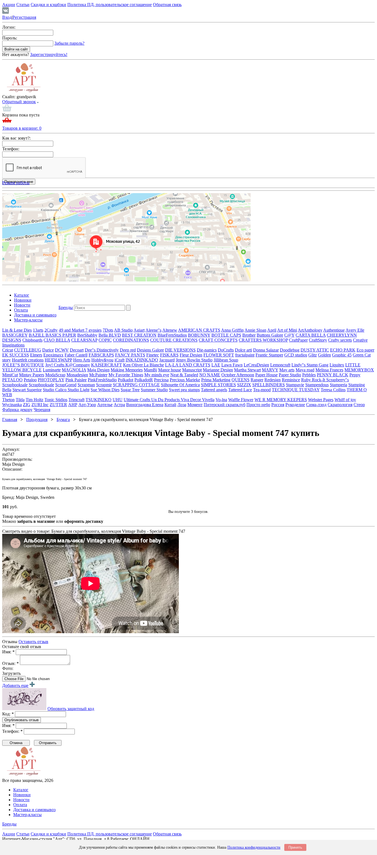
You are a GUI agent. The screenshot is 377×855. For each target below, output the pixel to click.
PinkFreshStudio (102, 379)
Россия (277, 404)
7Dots (108, 330)
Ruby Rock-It (313, 379)
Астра (119, 404)
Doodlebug (289, 350)
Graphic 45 (342, 355)
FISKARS (169, 355)
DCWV (62, 350)
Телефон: (10, 149)
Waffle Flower (240, 399)
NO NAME (209, 374)
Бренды (66, 307)
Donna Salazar (266, 350)
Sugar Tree (130, 389)
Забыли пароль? (69, 43)
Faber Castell (76, 355)
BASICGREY (15, 335)
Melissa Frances (329, 369)
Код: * (8, 714)
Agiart (139, 330)
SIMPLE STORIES (218, 384)
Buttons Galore (270, 335)
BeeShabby (87, 335)
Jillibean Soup (226, 360)
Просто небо (258, 404)
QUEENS (240, 379)
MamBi (150, 369)
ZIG (26, 404)
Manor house (169, 369)
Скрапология (340, 404)
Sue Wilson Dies (105, 389)
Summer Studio (154, 389)
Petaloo (30, 379)
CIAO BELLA (57, 340)
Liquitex (337, 365)
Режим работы (16, 182)
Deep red (128, 350)
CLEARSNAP (84, 340)
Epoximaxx (53, 355)
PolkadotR (143, 379)
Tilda (20, 399)
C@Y (289, 335)
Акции (8, 4)
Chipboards (32, 340)
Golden (324, 355)
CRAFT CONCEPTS (218, 340)
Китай (170, 404)
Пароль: (9, 38)
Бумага (63, 419)
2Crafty (51, 330)
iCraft (119, 360)
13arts (38, 330)
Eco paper (365, 350)
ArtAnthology (310, 330)
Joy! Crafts (55, 365)
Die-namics (207, 350)
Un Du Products (166, 399)
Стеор (359, 404)
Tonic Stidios (55, 399)
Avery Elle (355, 330)
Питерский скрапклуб (224, 404)
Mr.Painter (98, 374)
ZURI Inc (40, 404)
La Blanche (154, 365)
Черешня (42, 409)
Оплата (21, 310)
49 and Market (72, 330)
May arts (286, 369)
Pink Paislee (76, 379)
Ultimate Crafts (137, 399)
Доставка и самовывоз (35, 315)
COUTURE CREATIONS (174, 340)
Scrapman (86, 384)
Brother (249, 335)
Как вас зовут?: (16, 138)
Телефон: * (12, 731)
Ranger (257, 379)
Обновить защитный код (70, 708)
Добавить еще (15, 685)
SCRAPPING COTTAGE (136, 384)
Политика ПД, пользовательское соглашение (109, 4)
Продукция (36, 419)
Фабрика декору (17, 409)
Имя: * (8, 651)
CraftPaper (298, 340)
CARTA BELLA (311, 335)
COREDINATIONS (131, 340)
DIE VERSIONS (180, 350)
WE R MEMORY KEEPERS (280, 399)
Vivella (208, 399)
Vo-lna (221, 399)
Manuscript (192, 369)
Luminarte (52, 369)
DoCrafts (226, 350)
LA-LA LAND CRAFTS (187, 365)
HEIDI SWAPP (58, 360)
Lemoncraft (280, 365)
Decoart (77, 350)
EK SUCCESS (15, 355)
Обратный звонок (19, 101)
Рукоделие (295, 404)
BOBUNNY (199, 335)
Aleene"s (153, 330)
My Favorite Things (125, 374)
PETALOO (12, 379)
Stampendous (317, 384)
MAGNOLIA (74, 369)
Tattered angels (214, 389)
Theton (8, 399)
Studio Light (78, 389)
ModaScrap (55, 374)
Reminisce (291, 379)
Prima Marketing (215, 379)
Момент (195, 404)
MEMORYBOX (359, 369)
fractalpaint (244, 355)
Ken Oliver (133, 365)
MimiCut (10, 374)
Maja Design (98, 369)
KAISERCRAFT (106, 365)
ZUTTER (58, 404)
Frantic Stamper (269, 355)
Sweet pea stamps (184, 389)
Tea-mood (262, 389)
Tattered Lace (240, 389)
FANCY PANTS (130, 355)
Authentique (334, 330)
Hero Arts (81, 360)
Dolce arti (243, 350)
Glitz (312, 355)
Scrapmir (104, 384)
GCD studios (295, 355)
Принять (295, 847)
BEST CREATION (139, 335)
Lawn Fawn (232, 365)
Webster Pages (320, 399)
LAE (215, 365)
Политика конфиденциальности (253, 847)
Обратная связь (167, 4)
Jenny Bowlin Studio (194, 360)
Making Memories (127, 369)
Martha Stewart (247, 369)
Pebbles (309, 374)
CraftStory (318, 340)
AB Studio (123, 330)
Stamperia (338, 384)
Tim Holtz (34, 399)
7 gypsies (93, 330)
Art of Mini (287, 330)
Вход (7, 17)
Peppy (354, 374)
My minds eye (156, 374)
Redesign (272, 379)
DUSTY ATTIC (315, 350)
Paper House (266, 374)
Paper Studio (290, 374)
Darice (48, 350)
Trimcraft (76, 399)
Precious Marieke (185, 379)
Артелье (105, 404)
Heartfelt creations (28, 360)
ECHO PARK (342, 350)
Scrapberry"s (337, 379)
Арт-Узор (87, 404)
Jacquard (167, 360)
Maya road (305, 369)
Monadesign (77, 374)
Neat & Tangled (184, 374)
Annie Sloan (255, 330)
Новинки (22, 300)
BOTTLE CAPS (226, 335)
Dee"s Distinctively (102, 350)
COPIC (105, 340)
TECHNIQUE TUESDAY (296, 389)
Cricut (7, 350)
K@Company (77, 365)
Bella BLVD (110, 335)
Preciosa (161, 379)
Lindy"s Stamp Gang (309, 365)
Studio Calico (55, 389)
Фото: (7, 668)
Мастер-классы (28, 320)
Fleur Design (191, 355)
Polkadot (125, 379)
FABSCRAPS (101, 355)
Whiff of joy (345, 399)
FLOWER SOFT (218, 355)
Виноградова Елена (144, 404)
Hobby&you (102, 360)
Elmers (36, 355)
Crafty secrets (340, 340)
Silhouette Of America (180, 384)
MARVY (270, 369)
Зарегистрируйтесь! (48, 54)
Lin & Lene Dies (17, 330)
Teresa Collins (333, 389)
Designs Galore (150, 350)
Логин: (8, 27)
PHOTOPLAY (51, 379)
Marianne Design (218, 369)
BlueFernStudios (172, 335)
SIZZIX (244, 384)
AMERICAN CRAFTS (199, 330)
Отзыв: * (10, 663)
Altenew (169, 330)
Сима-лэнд (316, 404)
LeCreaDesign (256, 365)
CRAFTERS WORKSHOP (263, 340)
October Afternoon (237, 374)
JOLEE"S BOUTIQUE (23, 365)
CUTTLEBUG (27, 350)
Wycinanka (12, 404)
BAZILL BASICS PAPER (52, 335)
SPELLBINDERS (268, 384)
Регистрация (24, 17)
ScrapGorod (65, 384)
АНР (72, 404)
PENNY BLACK (332, 374)
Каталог (21, 295)
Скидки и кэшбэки (48, 4)
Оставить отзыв (33, 641)
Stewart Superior (27, 389)
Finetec (152, 355)
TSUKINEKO (98, 399)
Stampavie (295, 384)
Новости (22, 305)
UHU (118, 399)
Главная (9, 419)
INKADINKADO (142, 360)
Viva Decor (191, 399)
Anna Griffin (232, 330)
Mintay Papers (31, 374)
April (271, 330)
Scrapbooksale (15, 384)
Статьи (23, 4)
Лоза (181, 404)
